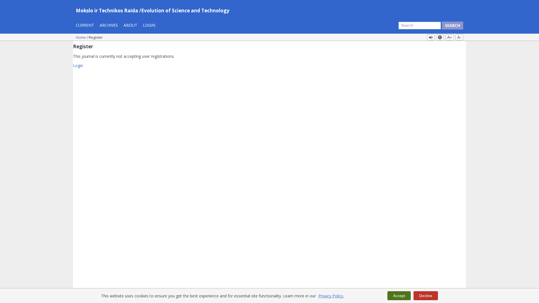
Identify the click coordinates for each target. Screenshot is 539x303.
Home (81, 37)
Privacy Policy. (331, 296)
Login (149, 25)
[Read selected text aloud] (431, 37)
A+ (449, 37)
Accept (399, 295)
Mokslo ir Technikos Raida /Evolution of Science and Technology (152, 10)
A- (459, 37)
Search (452, 25)
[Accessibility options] (440, 37)
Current (85, 25)
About (130, 25)
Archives (109, 25)
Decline (425, 295)
